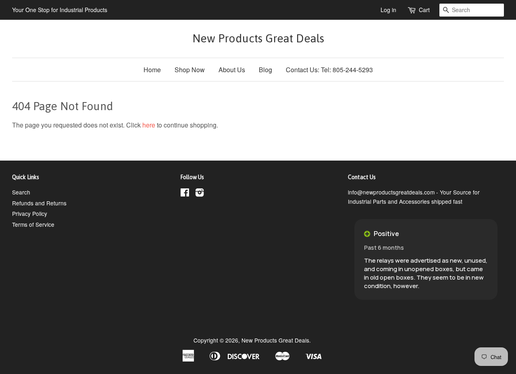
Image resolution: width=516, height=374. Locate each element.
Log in (388, 10)
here (148, 125)
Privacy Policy (29, 213)
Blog (265, 69)
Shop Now (190, 69)
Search (21, 192)
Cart (424, 10)
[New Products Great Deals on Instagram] (199, 194)
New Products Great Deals (258, 38)
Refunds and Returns (39, 203)
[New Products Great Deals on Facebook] (184, 194)
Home (152, 69)
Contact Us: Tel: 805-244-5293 (329, 69)
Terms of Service (33, 224)
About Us (231, 69)
